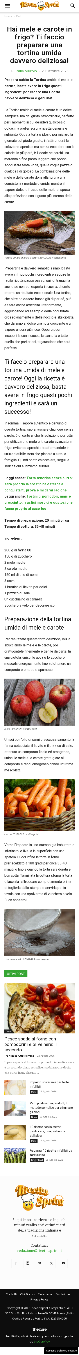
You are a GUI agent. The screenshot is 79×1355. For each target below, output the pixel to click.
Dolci (19, 16)
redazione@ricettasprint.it (39, 1251)
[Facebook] (15, 1263)
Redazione (45, 1294)
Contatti (11, 1294)
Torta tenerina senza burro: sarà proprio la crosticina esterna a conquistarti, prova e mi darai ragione (38, 484)
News (34, 1117)
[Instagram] (27, 1263)
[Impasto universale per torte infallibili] (15, 1087)
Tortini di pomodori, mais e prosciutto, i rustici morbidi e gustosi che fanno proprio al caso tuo (38, 502)
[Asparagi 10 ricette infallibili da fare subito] (15, 1155)
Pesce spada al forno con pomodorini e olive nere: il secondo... (30, 1044)
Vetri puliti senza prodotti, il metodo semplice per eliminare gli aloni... (51, 1108)
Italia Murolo (26, 71)
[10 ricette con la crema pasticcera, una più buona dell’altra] (15, 1132)
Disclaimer (63, 1294)
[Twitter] (51, 1263)
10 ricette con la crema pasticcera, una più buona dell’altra (47, 1131)
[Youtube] (63, 1263)
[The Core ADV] (39, 1331)
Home (8, 16)
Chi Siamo (27, 1294)
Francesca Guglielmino (19, 1055)
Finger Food (37, 1159)
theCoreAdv (42, 1341)
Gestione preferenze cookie (61, 1350)
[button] (7, 6)
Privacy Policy (39, 1299)
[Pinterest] (39, 1263)
